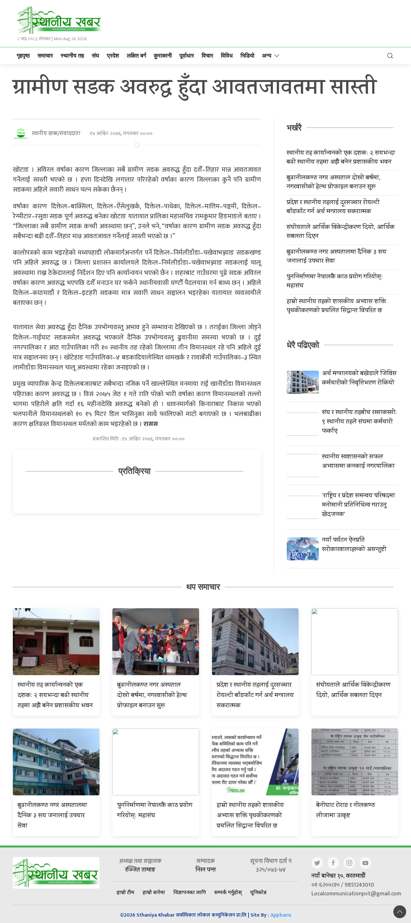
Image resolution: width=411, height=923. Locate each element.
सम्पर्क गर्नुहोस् (228, 892)
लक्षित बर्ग (136, 55)
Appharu (280, 916)
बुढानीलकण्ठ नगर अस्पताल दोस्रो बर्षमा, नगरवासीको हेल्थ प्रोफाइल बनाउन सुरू (333, 183)
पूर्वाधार (186, 55)
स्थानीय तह (72, 55)
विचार (207, 55)
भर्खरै (294, 127)
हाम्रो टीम (125, 892)
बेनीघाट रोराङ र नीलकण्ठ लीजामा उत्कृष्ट (345, 811)
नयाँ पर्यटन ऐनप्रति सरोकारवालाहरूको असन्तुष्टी (354, 545)
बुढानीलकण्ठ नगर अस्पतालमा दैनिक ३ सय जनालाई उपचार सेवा (336, 257)
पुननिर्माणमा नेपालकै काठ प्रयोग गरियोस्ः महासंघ (335, 282)
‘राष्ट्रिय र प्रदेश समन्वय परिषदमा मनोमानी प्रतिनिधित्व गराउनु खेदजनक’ (358, 505)
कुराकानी (163, 55)
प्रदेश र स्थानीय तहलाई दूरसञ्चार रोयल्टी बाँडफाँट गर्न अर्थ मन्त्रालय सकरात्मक (333, 208)
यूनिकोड (258, 892)
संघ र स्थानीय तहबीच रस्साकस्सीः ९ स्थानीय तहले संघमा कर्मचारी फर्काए (359, 422)
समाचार (45, 55)
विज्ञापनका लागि (189, 892)
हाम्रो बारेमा (154, 892)
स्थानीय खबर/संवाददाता (56, 134)
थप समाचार (203, 587)
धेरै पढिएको (303, 345)
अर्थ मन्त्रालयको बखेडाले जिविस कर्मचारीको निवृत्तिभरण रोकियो (359, 378)
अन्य (266, 55)
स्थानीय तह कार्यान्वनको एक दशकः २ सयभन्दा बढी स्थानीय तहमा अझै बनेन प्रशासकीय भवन (341, 158)
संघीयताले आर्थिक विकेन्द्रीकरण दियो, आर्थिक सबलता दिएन (341, 232)
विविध (227, 55)
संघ (95, 55)
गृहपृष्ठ (23, 55)
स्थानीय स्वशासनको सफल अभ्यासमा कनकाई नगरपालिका (358, 462)
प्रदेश (113, 55)
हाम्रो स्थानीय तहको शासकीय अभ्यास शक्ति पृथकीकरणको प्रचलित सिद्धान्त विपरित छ (336, 307)
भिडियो (247, 55)
